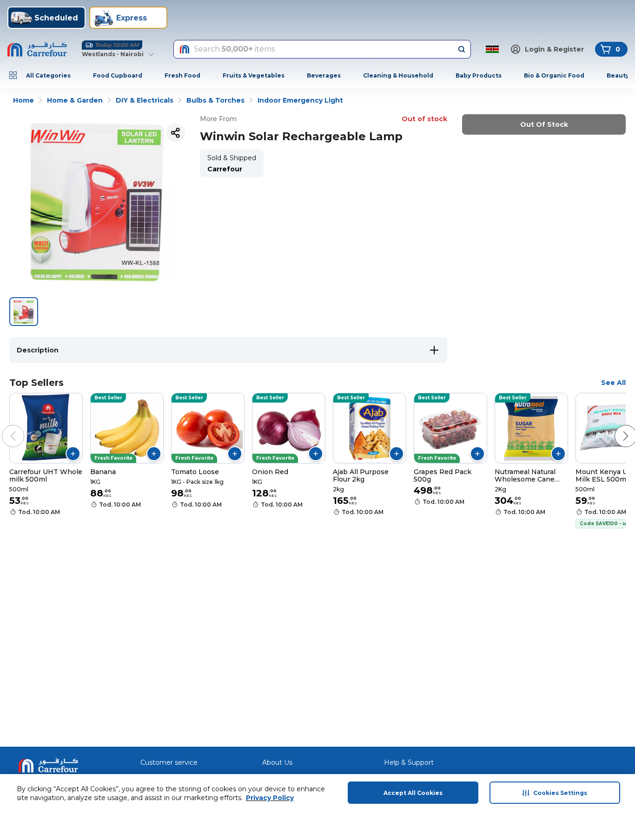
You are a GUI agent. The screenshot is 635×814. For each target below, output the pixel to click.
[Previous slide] (4, 427)
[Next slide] (616, 427)
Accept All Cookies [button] (413, 792)
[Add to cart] (73, 453)
